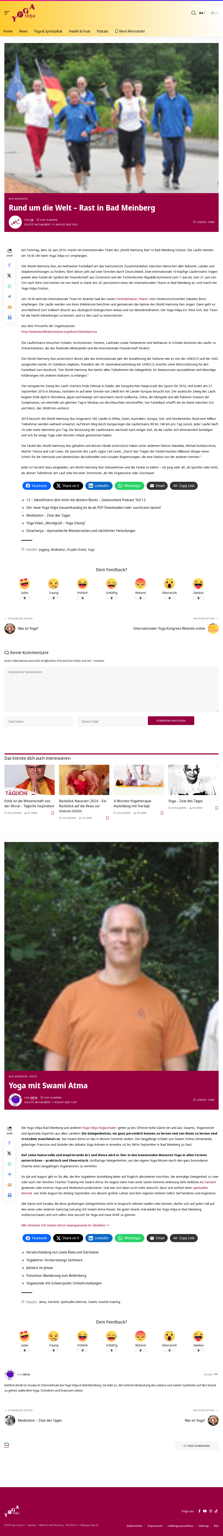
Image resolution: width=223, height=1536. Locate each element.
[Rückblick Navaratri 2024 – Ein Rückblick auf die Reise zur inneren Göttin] (84, 780)
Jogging (44, 549)
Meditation (58, 549)
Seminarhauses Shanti (132, 299)
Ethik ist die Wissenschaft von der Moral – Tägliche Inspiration (29, 803)
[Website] (216, 1374)
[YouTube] (205, 1511)
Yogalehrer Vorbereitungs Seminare (54, 1260)
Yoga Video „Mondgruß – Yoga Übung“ (55, 523)
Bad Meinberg (18, 198)
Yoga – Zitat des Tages (185, 801)
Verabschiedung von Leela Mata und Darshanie (62, 1252)
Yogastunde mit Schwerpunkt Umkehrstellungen (64, 1283)
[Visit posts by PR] (15, 222)
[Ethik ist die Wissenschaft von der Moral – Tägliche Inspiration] (29, 780)
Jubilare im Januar (39, 1267)
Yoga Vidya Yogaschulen (99, 1127)
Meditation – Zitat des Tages (48, 515)
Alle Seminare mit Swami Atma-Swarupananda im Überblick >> (65, 1225)
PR (31, 219)
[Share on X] (9, 275)
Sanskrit (210, 1182)
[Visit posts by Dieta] (15, 1099)
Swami (92, 1302)
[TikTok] (216, 1511)
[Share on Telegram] (9, 296)
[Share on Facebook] (9, 265)
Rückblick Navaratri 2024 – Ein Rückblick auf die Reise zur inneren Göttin (82, 806)
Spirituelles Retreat (73, 1302)
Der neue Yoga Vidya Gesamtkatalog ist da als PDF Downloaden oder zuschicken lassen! (93, 507)
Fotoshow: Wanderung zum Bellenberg (56, 1275)
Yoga (91, 549)
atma (42, 1302)
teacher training (109, 1302)
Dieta (33, 1097)
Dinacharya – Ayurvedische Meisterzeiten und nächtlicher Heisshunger (81, 530)
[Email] (9, 307)
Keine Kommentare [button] (199, 1445)
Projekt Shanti (76, 549)
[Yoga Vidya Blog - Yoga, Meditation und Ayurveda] (23, 12)
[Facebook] (199, 1511)
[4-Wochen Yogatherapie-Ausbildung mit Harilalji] (139, 780)
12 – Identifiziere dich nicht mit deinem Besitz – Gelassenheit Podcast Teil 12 (85, 499)
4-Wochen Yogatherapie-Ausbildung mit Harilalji (133, 803)
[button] (8, 12)
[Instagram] (210, 1511)
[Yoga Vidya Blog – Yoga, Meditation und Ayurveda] (11, 1511)
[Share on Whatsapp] (9, 286)
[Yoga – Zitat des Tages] (193, 780)
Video (33, 1076)
